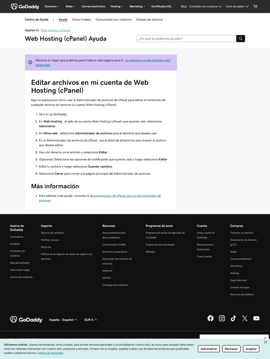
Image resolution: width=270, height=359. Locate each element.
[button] (265, 338)
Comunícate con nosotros (114, 19)
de (51, 114)
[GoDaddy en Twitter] (244, 320)
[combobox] (186, 38)
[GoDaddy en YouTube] (256, 320)
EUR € (88, 319)
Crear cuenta (204, 256)
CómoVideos (81, 19)
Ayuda (63, 19)
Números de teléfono (242, 294)
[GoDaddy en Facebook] (210, 320)
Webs (233, 251)
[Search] (240, 38)
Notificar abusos (50, 240)
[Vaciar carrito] (255, 6)
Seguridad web (238, 280)
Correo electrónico (93, 6)
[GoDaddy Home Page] (26, 319)
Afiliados (150, 251)
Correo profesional (240, 259)
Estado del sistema (149, 19)
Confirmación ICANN (114, 244)
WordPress (236, 266)
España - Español (61, 319)
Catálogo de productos (115, 285)
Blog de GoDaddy (19, 262)
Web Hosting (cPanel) (55, 30)
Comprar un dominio (241, 232)
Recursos (46, 247)
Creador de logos (239, 287)
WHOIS (106, 278)
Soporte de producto (52, 232)
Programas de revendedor (160, 244)
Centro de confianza (21, 277)
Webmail (107, 270)
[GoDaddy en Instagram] (222, 320)
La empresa (16, 236)
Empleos (15, 243)
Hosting (234, 273)
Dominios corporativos (114, 251)
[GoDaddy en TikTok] (233, 320)
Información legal (19, 270)
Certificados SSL (161, 6)
